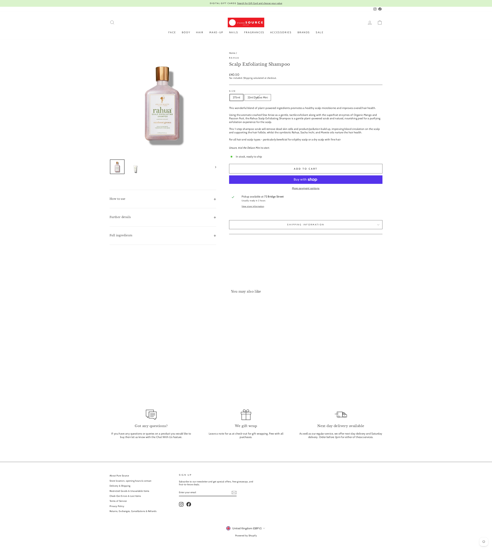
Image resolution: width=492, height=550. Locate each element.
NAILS (233, 32)
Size (232, 91)
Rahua (234, 57)
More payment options (305, 188)
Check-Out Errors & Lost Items (125, 496)
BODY (186, 32)
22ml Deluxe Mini (258, 97)
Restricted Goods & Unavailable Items (129, 491)
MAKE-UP (216, 32)
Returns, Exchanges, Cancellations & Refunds (133, 511)
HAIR (199, 32)
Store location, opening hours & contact (130, 480)
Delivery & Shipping (120, 485)
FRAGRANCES (254, 32)
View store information (253, 206)
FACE (172, 32)
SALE (319, 32)
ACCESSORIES (281, 32)
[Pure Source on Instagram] (181, 504)
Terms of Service (118, 501)
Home (232, 53)
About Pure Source (119, 475)
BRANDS (304, 32)
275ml (236, 97)
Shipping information (305, 224)
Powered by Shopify (246, 535)
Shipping (248, 78)
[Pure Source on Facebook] (188, 504)
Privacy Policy (117, 506)
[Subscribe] (234, 492)
